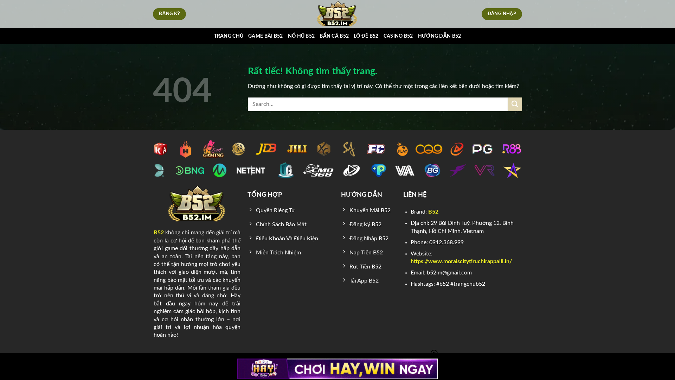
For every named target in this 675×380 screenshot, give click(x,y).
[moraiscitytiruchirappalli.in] (337, 14)
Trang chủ (229, 36)
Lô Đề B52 (366, 36)
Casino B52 (398, 36)
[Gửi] (515, 104)
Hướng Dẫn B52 (439, 36)
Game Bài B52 (265, 36)
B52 (159, 232)
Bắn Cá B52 (334, 36)
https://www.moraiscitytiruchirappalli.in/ (461, 261)
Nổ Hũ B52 (301, 36)
